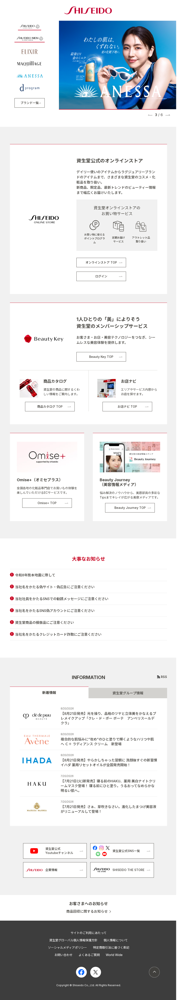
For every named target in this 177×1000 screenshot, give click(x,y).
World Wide (114, 955)
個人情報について (116, 940)
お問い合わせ (63, 955)
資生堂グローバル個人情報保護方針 (73, 940)
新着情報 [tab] (49, 692)
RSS (164, 677)
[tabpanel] (88, 762)
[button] (150, 115)
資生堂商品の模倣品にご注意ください (44, 622)
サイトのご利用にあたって (89, 933)
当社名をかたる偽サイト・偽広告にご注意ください (55, 587)
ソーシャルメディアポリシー (67, 947)
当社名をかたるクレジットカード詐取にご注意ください (58, 634)
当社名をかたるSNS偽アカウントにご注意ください (55, 610)
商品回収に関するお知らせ (87, 911)
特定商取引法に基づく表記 (111, 947)
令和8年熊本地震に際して (35, 575)
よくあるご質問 (89, 955)
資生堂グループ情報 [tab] (127, 693)
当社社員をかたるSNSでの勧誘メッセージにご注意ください (61, 599)
